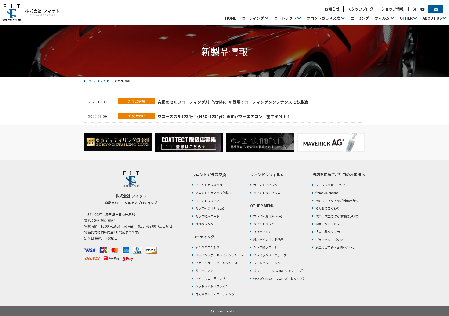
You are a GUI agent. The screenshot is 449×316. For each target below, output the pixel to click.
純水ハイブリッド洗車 (268, 239)
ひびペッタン (204, 224)
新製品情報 (136, 101)
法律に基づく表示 (327, 231)
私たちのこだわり (207, 247)
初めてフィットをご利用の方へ (336, 200)
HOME (88, 81)
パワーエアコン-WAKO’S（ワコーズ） (279, 271)
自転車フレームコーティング (215, 294)
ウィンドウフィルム (267, 192)
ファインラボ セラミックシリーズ (219, 255)
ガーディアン (204, 271)
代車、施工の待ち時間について (336, 216)
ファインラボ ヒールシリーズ (216, 263)
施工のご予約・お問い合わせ (335, 247)
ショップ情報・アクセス (332, 185)
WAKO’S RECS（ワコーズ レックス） (279, 278)
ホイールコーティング (210, 278)
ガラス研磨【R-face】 (210, 208)
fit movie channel (327, 192)
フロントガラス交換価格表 (213, 192)
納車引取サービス (327, 224)
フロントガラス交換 (209, 185)
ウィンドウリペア (207, 200)
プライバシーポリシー (330, 239)
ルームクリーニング (267, 263)
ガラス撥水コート (207, 216)
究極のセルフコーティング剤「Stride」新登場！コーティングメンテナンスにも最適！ (235, 102)
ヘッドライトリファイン (212, 286)
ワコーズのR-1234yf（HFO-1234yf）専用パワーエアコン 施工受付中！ (224, 116)
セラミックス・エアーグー (271, 255)
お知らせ (104, 81)
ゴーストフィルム (265, 185)
